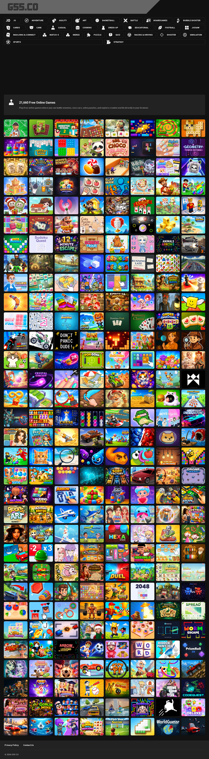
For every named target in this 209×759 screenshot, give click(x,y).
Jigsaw (195, 27)
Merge (76, 35)
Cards (16, 27)
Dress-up (113, 27)
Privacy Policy (12, 745)
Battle (134, 20)
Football (170, 27)
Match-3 (54, 35)
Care (38, 27)
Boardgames (160, 20)
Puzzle (97, 35)
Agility (63, 20)
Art (84, 20)
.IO (14, 20)
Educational (141, 27)
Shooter (171, 35)
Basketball (108, 20)
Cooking (87, 27)
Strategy (118, 42)
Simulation (196, 35)
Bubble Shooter (191, 20)
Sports (17, 42)
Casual (62, 27)
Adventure (37, 20)
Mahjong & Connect (24, 35)
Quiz (118, 35)
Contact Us (28, 745)
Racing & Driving (143, 35)
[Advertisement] (104, 67)
